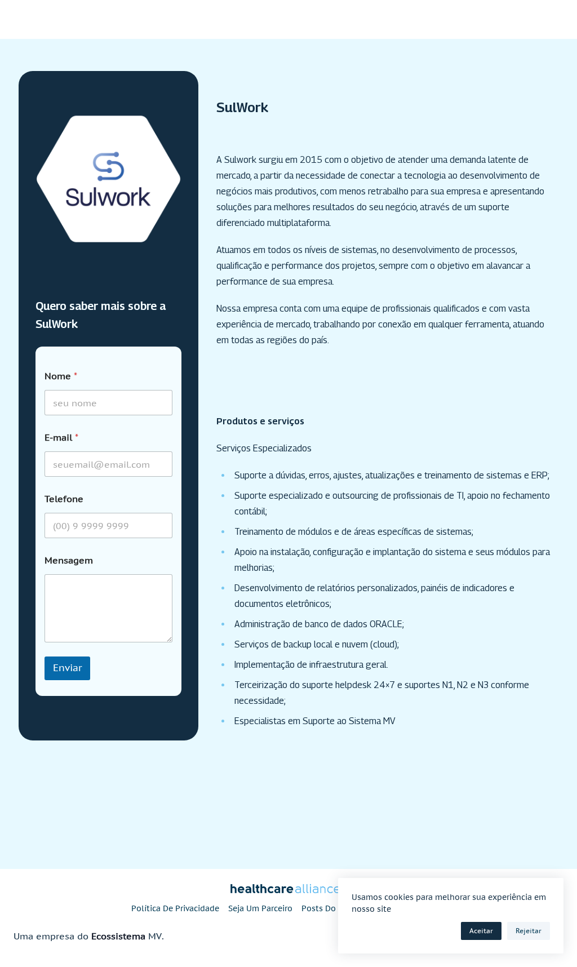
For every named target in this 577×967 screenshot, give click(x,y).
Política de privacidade (175, 908)
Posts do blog (328, 908)
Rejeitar (529, 930)
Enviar (67, 668)
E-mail (61, 437)
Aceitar (481, 930)
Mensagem (69, 560)
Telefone (64, 499)
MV (155, 936)
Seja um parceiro (260, 908)
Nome (61, 376)
